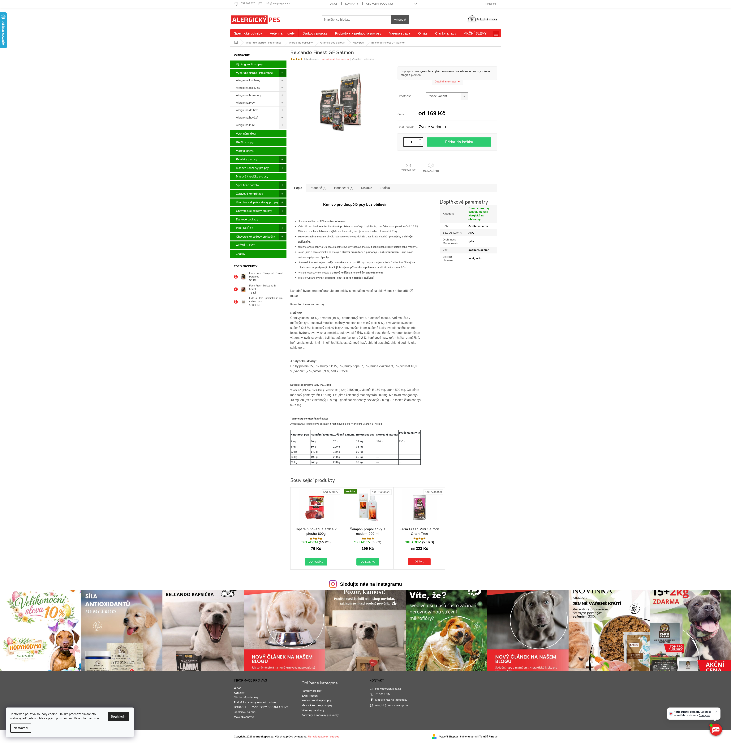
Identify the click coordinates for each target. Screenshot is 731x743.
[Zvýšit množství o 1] (420, 140)
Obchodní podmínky (379, 3)
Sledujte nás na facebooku (391, 699)
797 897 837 (382, 694)
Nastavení (21, 728)
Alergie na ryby (245, 102)
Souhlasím (118, 716)
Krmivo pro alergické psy (316, 700)
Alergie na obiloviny (248, 87)
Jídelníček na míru (245, 711)
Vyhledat (400, 20)
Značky (240, 253)
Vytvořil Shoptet (448, 736)
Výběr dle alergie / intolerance (254, 72)
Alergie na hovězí (247, 117)
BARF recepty (245, 142)
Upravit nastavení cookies (323, 736)
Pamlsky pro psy (246, 159)
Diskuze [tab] (366, 188)
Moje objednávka (244, 716)
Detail (419, 561)
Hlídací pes (431, 170)
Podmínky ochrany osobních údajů (255, 702)
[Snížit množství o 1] (420, 144)
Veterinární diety (246, 133)
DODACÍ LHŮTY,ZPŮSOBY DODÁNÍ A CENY (261, 707)
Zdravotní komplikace (249, 193)
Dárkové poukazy (247, 219)
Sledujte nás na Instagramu (371, 584)
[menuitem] (248, 33)
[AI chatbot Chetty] (716, 730)
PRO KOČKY (244, 228)
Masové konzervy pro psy (252, 167)
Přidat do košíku (459, 141)
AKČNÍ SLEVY (245, 245)
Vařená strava (244, 150)
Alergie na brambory (248, 95)
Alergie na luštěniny (248, 80)
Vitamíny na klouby (313, 710)
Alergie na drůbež (247, 110)
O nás (334, 3)
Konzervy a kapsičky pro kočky (320, 714)
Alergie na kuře (245, 125)
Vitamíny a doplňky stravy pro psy (257, 202)
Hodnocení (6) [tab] (343, 188)
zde (96, 718)
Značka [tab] (385, 188)
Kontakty (352, 3)
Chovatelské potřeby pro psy (254, 210)
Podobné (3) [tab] (318, 188)
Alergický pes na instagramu (392, 705)
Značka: (363, 59)
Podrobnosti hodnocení (335, 59)
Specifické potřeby (247, 185)
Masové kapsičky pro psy (252, 176)
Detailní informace (446, 81)
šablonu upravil (478, 736)
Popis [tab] (298, 188)
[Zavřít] (716, 711)
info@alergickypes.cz (388, 688)
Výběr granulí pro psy (249, 64)
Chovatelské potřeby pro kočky (255, 236)
